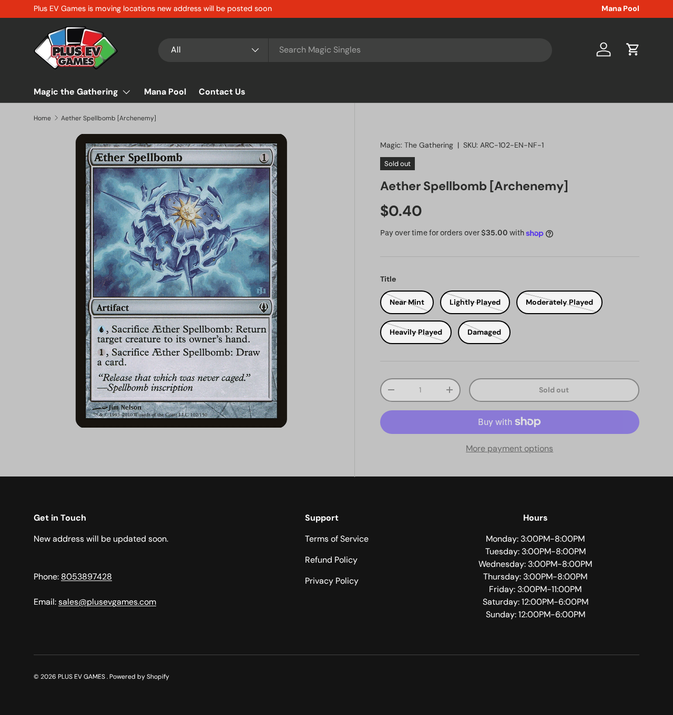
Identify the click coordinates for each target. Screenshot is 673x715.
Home (42, 118)
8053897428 (86, 576)
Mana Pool (620, 8)
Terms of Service (337, 538)
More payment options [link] (509, 448)
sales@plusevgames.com (107, 601)
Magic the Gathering (76, 91)
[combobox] (355, 49)
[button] (633, 49)
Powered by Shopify (139, 676)
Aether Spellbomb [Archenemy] (108, 118)
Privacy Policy (332, 580)
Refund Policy (331, 559)
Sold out (554, 390)
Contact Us (222, 91)
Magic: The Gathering (416, 145)
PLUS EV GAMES (82, 676)
